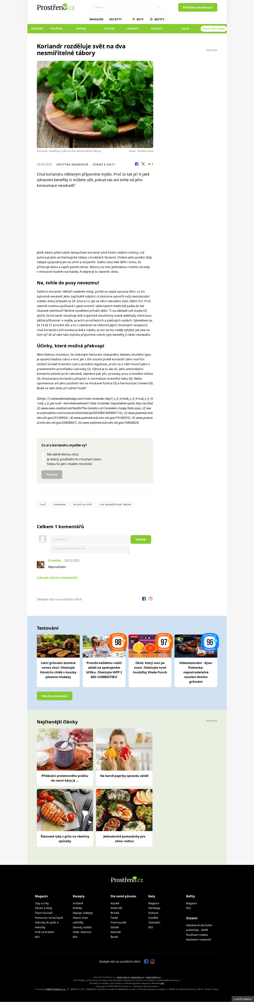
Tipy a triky (42, 903)
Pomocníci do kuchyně (49, 917)
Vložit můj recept (213, 28)
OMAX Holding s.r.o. (56, 989)
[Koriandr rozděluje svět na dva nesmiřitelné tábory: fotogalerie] (95, 104)
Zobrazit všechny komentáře (57, 577)
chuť (43, 504)
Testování (154, 922)
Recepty (115, 19)
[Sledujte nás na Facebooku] (144, 599)
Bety (140, 19)
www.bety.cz (137, 977)
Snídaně (37, 28)
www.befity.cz (153, 977)
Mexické (116, 932)
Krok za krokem (44, 932)
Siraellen (54, 560)
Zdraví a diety (104, 164)
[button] (158, 7)
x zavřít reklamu (243, 999)
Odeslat (141, 539)
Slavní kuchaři (44, 913)
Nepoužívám (57, 567)
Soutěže (153, 917)
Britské (115, 913)
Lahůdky (132, 28)
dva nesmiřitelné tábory (116, 504)
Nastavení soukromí (198, 939)
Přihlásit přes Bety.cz (198, 7)
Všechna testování (55, 696)
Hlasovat (52, 474)
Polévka (56, 28)
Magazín (96, 19)
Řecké (114, 937)
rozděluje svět (82, 504)
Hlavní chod (110, 30)
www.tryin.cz (123, 977)
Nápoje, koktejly (81, 30)
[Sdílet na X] (143, 164)
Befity (159, 19)
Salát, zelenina (186, 30)
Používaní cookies (197, 935)
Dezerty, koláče (157, 30)
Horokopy (154, 908)
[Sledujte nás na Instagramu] (150, 599)
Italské (115, 927)
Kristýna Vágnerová (72, 164)
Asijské (115, 903)
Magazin (153, 903)
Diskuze (153, 913)
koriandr (60, 504)
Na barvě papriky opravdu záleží (124, 776)
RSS (37, 937)
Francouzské (118, 922)
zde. (162, 983)
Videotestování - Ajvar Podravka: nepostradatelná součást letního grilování (195, 672)
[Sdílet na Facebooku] (136, 164)
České (114, 917)
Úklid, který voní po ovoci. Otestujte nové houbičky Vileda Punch (150, 667)
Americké (116, 908)
